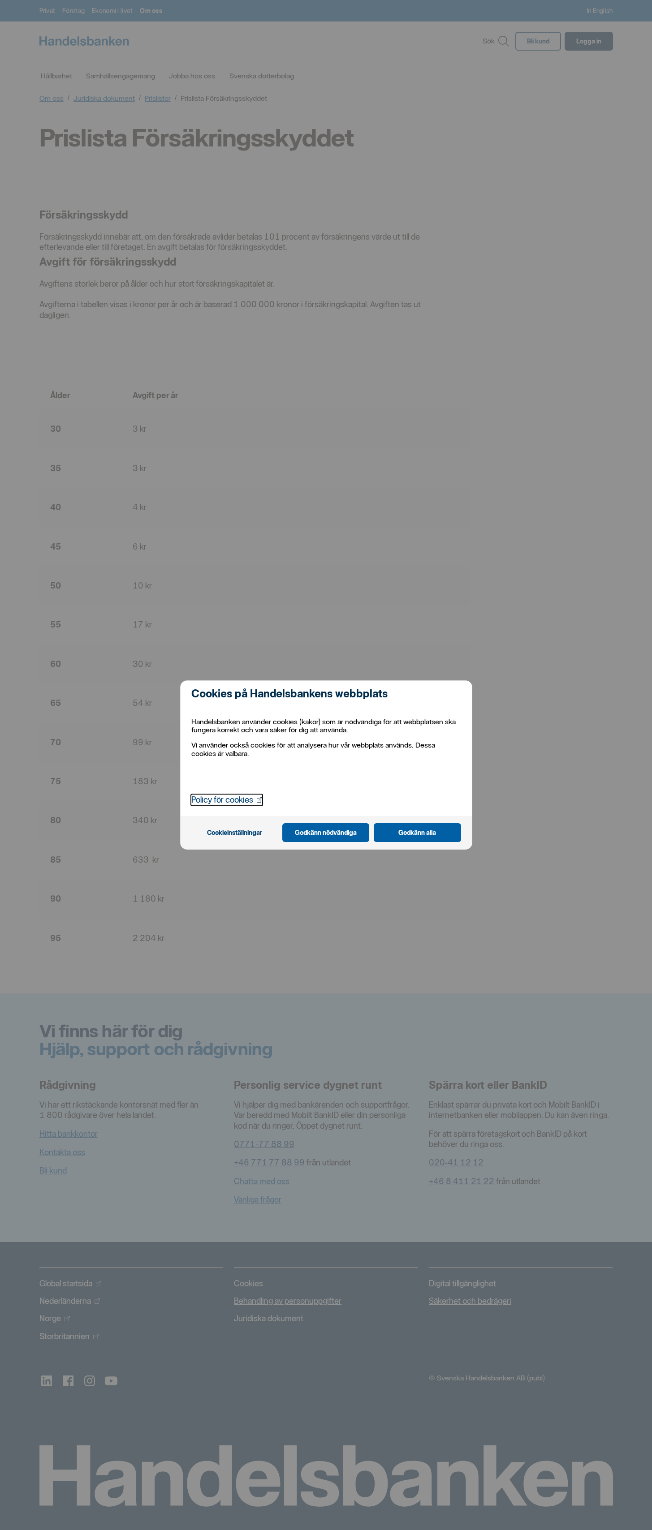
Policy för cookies (226, 799)
